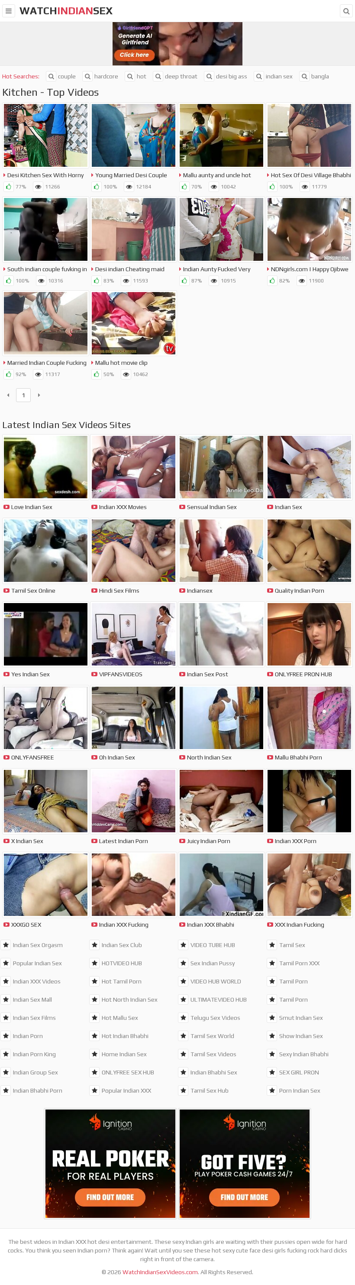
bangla (320, 76)
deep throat (181, 76)
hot (141, 76)
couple (67, 76)
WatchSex (66, 10)
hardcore (106, 76)
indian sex (279, 76)
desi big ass (231, 76)
